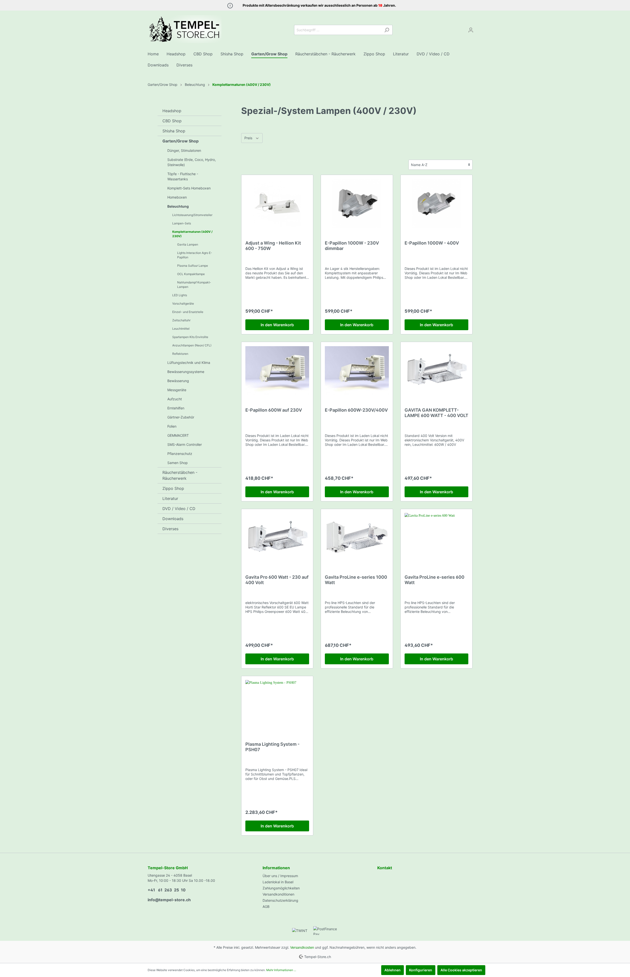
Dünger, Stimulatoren (184, 150)
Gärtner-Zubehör (180, 417)
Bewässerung (178, 381)
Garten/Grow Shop (180, 141)
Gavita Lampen (187, 244)
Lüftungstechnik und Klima (188, 362)
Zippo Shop (173, 488)
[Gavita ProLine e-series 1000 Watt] (357, 537)
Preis (248, 138)
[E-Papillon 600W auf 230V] (277, 370)
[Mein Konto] (470, 30)
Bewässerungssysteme (185, 372)
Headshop (171, 110)
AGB (266, 906)
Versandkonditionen (278, 894)
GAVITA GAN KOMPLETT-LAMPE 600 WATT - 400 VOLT (436, 412)
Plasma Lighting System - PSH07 (272, 747)
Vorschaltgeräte (183, 303)
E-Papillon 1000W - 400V (432, 243)
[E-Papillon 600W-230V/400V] (357, 370)
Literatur (170, 498)
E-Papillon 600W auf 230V (273, 410)
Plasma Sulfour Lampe (192, 265)
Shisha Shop (173, 130)
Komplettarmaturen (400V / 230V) (192, 234)
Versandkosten (302, 947)
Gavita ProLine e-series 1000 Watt (356, 579)
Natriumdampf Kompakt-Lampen (194, 284)
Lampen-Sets (181, 223)
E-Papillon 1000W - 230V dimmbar (352, 245)
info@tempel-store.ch (169, 899)
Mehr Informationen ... (281, 970)
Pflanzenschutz (179, 453)
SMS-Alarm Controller (184, 444)
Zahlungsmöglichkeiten (281, 888)
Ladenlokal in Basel (278, 882)
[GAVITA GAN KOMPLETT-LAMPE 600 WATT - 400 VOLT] (436, 370)
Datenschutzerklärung (280, 900)
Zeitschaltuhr (181, 320)
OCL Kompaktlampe (191, 274)
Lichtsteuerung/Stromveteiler (192, 215)
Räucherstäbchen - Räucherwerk (179, 475)
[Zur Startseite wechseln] (184, 29)
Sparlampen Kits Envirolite (190, 337)
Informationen (276, 867)
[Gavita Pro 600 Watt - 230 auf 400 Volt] (277, 537)
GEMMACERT (178, 435)
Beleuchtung (178, 206)
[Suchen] (387, 30)
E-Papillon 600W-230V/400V (356, 410)
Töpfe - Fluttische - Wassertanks (182, 176)
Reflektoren (180, 354)
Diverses (170, 528)
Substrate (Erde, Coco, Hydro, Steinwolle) (191, 162)
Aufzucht (174, 399)
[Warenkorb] (479, 28)
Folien (171, 426)
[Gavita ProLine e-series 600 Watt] (436, 537)
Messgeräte (176, 390)
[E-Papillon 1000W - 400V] (436, 203)
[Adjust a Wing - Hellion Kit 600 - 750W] (277, 203)
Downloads (172, 518)
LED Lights (179, 295)
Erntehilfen (175, 408)
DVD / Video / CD (178, 508)
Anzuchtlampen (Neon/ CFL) (191, 345)
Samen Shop (177, 463)
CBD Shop (172, 120)
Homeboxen (177, 197)
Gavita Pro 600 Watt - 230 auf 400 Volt (277, 579)
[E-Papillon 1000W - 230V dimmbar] (357, 203)
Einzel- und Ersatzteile (187, 312)
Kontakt (384, 867)
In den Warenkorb (277, 324)
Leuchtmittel (180, 328)
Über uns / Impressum (280, 876)
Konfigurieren (420, 970)
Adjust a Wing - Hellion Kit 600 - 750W (273, 245)
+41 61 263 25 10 (167, 889)
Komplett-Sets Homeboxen (189, 188)
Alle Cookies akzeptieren (461, 970)
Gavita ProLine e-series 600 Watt (434, 579)
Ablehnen (392, 970)
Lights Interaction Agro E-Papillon (194, 255)
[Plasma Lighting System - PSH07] (277, 704)
